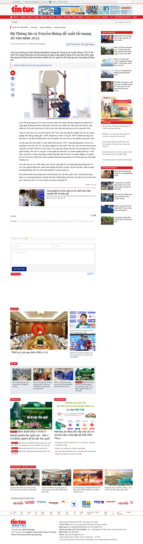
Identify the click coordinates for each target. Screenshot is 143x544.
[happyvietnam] (58, 502)
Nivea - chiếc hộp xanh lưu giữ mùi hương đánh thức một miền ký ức (63, 384)
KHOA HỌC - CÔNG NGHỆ (92, 17)
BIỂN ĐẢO (105, 17)
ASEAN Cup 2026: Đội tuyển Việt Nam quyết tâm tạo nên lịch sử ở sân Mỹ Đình (81, 355)
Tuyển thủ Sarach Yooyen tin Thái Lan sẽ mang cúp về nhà (81, 332)
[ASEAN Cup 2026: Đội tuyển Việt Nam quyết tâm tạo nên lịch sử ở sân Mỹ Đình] (83, 342)
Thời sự (15, 17)
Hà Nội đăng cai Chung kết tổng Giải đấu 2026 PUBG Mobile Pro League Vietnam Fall (86, 490)
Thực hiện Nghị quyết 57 (122, 17)
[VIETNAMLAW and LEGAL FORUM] (48, 503)
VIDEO (135, 17)
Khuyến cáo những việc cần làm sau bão (69, 448)
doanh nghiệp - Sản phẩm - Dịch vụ (23, 467)
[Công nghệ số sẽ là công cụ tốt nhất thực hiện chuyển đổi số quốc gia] (31, 197)
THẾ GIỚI (23, 17)
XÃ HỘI (36, 17)
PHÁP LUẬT (43, 17)
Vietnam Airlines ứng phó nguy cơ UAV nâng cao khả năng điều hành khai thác (54, 490)
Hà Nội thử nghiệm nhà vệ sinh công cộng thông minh (32, 65)
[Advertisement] (53, 230)
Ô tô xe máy (33, 27)
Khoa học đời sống (59, 27)
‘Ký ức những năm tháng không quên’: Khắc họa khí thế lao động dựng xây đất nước (42, 385)
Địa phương (119, 513)
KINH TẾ (30, 17)
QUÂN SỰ (80, 17)
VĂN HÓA (52, 17)
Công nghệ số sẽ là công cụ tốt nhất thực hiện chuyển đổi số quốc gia (69, 192)
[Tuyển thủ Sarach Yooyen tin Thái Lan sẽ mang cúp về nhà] (83, 319)
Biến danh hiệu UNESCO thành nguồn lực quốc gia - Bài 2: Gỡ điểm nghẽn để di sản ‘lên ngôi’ (84, 386)
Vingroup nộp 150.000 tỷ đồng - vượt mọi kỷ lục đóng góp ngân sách (118, 489)
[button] (93, 375)
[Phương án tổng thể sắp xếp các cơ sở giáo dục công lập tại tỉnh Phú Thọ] (75, 416)
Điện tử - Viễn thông (46, 27)
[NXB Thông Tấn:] (70, 504)
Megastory (79, 382)
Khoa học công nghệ (20, 27)
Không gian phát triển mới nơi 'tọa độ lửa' (30, 448)
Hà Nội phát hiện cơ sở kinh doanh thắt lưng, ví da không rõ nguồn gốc (23, 489)
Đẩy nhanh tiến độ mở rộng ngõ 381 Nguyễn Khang (20, 384)
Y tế (111, 17)
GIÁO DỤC (59, 17)
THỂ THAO (67, 17)
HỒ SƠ (74, 17)
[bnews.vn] (81, 504)
